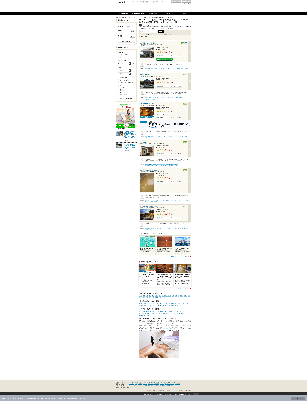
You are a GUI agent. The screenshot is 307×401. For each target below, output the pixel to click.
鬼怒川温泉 (177, 384)
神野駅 (182, 68)
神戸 (172, 385)
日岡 (144, 296)
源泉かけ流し (124, 94)
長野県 (165, 382)
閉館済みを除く (167, 34)
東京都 (153, 382)
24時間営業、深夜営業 (126, 82)
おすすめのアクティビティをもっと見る (180, 256)
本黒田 (152, 297)
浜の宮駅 (151, 201)
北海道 (161, 382)
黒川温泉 (167, 384)
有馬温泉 (140, 384)
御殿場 (152, 385)
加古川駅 (147, 201)
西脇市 (181, 296)
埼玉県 (136, 382)
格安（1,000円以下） (157, 303)
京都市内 (162, 385)
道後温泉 (162, 384)
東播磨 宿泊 (147, 68)
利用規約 (169, 394)
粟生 (160, 296)
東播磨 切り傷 (154, 68)
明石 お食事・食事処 (160, 200)
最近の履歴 (186, 1)
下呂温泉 (150, 384)
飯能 (149, 385)
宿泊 (176, 303)
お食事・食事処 (147, 303)
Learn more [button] (85, 398)
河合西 (164, 296)
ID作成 (189, 3)
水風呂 (172, 305)
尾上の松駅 (187, 200)
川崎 (133, 385)
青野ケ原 (168, 296)
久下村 (160, 297)
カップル (182, 311)
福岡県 (173, 382)
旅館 (182, 313)
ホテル (176, 305)
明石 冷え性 (153, 228)
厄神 (150, 296)
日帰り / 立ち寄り (125, 54)
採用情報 (189, 394)
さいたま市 (144, 385)
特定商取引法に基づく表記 (160, 394)
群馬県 (148, 382)
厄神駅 (178, 68)
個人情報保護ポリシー (149, 394)
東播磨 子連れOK (148, 164)
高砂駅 (155, 201)
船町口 (156, 297)
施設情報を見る (162, 55)
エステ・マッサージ (183, 303)
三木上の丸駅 (147, 137)
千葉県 (140, 382)
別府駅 (150, 229)
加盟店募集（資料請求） (152, 390)
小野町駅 (147, 70)
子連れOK (154, 305)
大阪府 (157, 382)
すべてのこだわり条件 (126, 98)
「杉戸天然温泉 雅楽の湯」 (176, 326)
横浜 (130, 385)
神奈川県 (131, 382)
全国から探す (131, 26)
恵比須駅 (171, 165)
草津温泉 (131, 384)
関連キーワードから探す (122, 387)
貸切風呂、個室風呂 (144, 315)
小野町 (156, 296)
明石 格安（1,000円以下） (172, 200)
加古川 (140, 296)
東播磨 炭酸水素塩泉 (149, 136)
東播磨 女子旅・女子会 (169, 97)
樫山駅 (154, 99)
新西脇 (185, 296)
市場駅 (186, 68)
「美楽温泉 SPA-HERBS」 (167, 328)
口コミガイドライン (174, 390)
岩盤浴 (145, 305)
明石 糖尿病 (147, 228)
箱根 (136, 384)
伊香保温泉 (156, 384)
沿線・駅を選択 (126, 41)
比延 (189, 296)
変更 (132, 31)
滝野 (176, 296)
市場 (153, 296)
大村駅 (177, 136)
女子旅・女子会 (162, 305)
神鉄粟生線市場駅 (148, 99)
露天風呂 (141, 305)
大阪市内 (157, 385)
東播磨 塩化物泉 (158, 136)
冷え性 (150, 305)
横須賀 (137, 385)
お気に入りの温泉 (176, 1)
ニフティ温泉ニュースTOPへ (183, 288)
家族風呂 (122, 92)
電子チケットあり (145, 34)
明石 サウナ (181, 200)
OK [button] (298, 398)
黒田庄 (148, 297)
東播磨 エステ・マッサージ (170, 68)
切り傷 (168, 305)
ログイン (184, 3)
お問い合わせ (188, 390)
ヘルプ (181, 390)
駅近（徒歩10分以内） (168, 303)
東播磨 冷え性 (161, 68)
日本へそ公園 (142, 297)
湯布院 (172, 384)
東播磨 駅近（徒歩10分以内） (151, 165)
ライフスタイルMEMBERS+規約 (179, 394)
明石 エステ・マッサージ (150, 200)
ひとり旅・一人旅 (155, 313)
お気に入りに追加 (177, 55)
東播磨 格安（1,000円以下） (172, 164)
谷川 (164, 297)
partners (32, 398)
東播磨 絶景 (161, 97)
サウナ (140, 303)
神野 (147, 296)
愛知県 (169, 382)
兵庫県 (144, 382)
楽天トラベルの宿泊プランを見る (164, 59)
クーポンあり (156, 34)
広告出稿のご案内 (163, 390)
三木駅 (181, 136)
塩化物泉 (163, 313)
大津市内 (168, 385)
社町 (173, 296)
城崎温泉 (145, 384)
